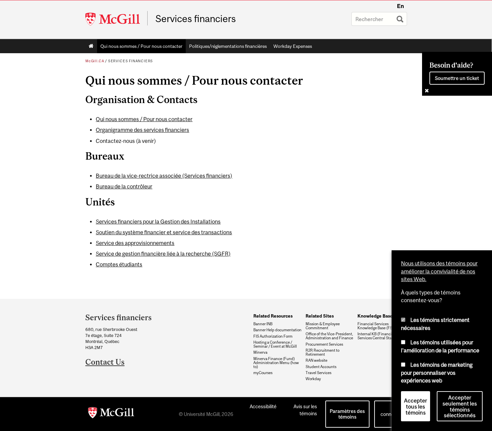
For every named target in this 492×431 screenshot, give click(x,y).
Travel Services (318, 373)
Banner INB (262, 324)
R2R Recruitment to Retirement (322, 352)
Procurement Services (324, 344)
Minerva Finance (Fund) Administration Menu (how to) (276, 363)
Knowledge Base (375, 316)
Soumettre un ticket (457, 78)
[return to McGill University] (111, 414)
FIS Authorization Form (273, 336)
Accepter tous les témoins (415, 407)
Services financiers (195, 19)
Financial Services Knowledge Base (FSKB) (378, 326)
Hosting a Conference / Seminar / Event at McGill (275, 344)
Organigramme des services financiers (142, 130)
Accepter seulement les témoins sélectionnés (459, 407)
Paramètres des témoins (347, 414)
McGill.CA (94, 61)
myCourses (262, 373)
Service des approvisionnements (135, 243)
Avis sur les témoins (305, 410)
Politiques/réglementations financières (228, 46)
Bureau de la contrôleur (124, 186)
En (400, 6)
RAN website (316, 360)
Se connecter (392, 410)
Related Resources (273, 316)
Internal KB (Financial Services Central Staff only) (380, 336)
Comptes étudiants (119, 264)
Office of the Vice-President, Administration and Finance (329, 336)
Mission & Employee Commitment (323, 326)
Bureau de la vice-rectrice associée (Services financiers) (164, 176)
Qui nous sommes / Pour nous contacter (139, 48)
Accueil (91, 46)
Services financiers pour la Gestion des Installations (158, 222)
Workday (313, 379)
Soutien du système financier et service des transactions (164, 232)
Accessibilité (263, 406)
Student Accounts (321, 367)
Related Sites (320, 316)
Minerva (260, 352)
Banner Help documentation (277, 330)
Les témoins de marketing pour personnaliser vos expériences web (437, 372)
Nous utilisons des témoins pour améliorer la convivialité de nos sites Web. (439, 271)
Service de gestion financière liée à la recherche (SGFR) (163, 254)
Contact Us (105, 362)
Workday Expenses (292, 46)
